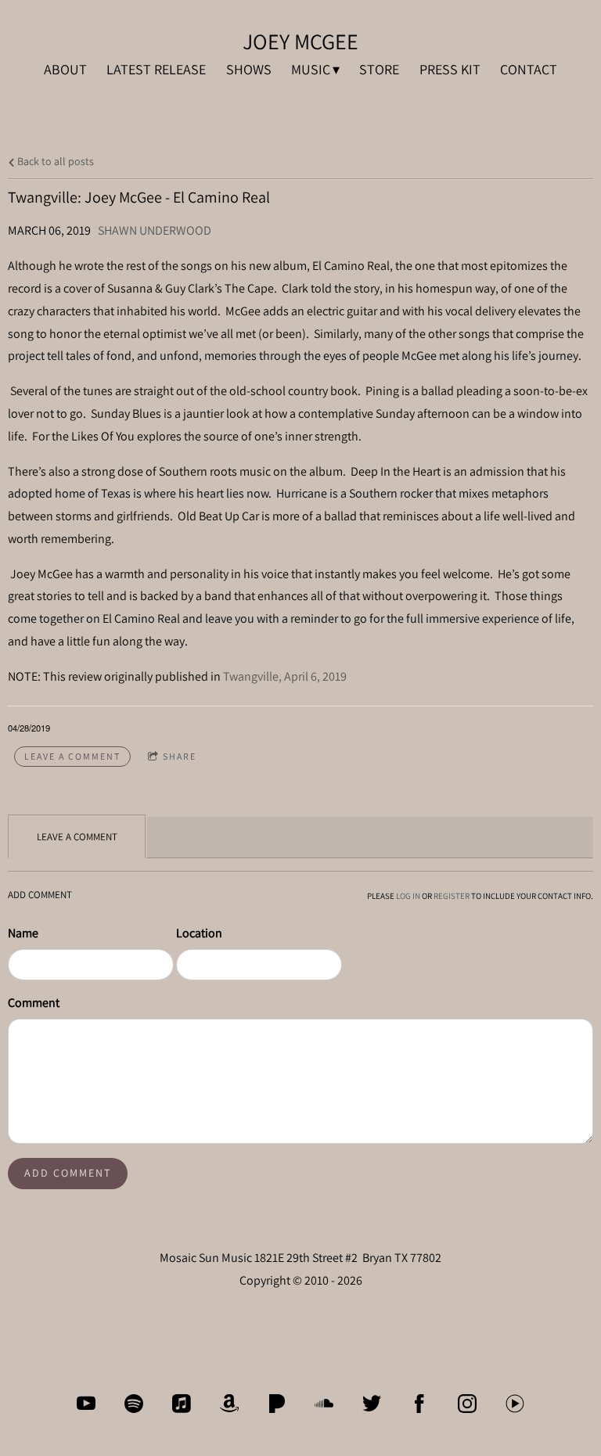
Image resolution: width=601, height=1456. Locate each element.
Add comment (67, 1173)
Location (199, 933)
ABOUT (65, 69)
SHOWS (249, 69)
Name (23, 933)
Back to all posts (54, 160)
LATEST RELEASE (156, 69)
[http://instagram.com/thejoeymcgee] (467, 1403)
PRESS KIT (449, 69)
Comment (33, 1002)
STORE (379, 69)
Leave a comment (72, 756)
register (452, 895)
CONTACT (528, 69)
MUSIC (310, 69)
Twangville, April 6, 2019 (285, 676)
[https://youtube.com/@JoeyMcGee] (86, 1403)
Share (179, 756)
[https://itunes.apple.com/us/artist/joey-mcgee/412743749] (181, 1403)
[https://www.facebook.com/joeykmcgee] (419, 1403)
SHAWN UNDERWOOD (154, 230)
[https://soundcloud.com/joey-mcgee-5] (324, 1403)
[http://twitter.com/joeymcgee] (371, 1403)
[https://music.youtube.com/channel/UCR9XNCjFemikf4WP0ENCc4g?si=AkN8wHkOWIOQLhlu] (515, 1403)
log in (408, 895)
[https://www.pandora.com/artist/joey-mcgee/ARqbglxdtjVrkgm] (277, 1403)
